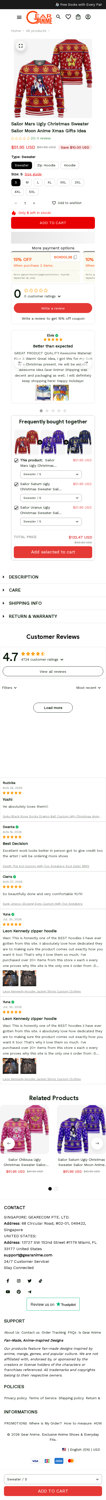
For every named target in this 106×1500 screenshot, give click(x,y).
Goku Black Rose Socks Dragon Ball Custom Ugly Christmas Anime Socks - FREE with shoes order (52, 817)
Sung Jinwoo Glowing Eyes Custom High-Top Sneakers (43, 903)
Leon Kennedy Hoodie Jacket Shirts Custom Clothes (42, 991)
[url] (28, 1255)
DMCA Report (15, 1449)
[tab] (41, 109)
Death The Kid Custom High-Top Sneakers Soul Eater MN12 (46, 866)
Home (16, 31)
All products (36, 31)
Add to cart (53, 1491)
